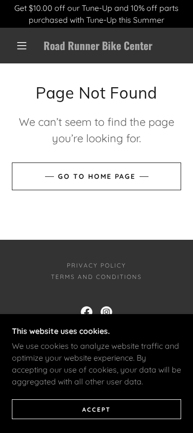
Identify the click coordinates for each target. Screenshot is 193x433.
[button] (22, 45)
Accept (96, 409)
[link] (98, 45)
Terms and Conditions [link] (96, 276)
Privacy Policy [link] (96, 265)
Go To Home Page (97, 176)
